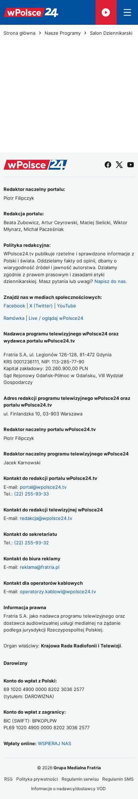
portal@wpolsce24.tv (43, 487)
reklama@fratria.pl (39, 567)
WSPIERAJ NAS (54, 743)
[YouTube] (130, 165)
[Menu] (127, 12)
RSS (8, 779)
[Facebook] (108, 165)
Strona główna (19, 33)
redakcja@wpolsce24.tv (46, 518)
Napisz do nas (110, 281)
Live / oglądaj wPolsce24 (56, 318)
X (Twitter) (41, 305)
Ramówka (14, 318)
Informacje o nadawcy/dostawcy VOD (69, 788)
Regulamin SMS (118, 779)
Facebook (14, 305)
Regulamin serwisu (80, 779)
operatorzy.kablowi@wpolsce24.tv (58, 591)
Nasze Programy (63, 33)
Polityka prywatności (37, 779)
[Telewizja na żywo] (106, 12)
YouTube (66, 305)
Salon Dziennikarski (111, 33)
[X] (119, 165)
